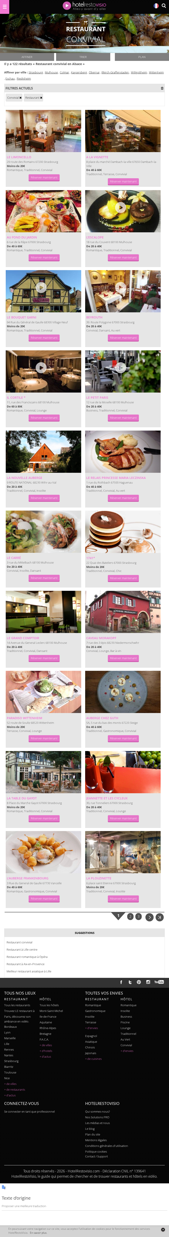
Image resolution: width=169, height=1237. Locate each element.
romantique (93, 1005)
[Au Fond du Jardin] (43, 211)
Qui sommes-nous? (97, 1111)
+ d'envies (91, 1028)
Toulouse (10, 1072)
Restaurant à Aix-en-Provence (25, 964)
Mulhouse (51, 72)
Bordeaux (10, 1027)
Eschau (10, 78)
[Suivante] (150, 917)
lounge (125, 1028)
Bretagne (45, 1034)
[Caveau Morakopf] (123, 612)
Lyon (7, 1032)
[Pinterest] (138, 982)
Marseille (10, 1038)
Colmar (64, 72)
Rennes (9, 1049)
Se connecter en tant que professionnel (29, 1111)
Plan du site (92, 1134)
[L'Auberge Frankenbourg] (43, 852)
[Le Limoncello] (43, 131)
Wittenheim (156, 72)
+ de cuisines (93, 1059)
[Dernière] (159, 917)
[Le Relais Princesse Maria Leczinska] (123, 452)
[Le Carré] (43, 532)
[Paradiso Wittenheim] (43, 692)
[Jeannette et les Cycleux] (123, 772)
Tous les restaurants (17, 1005)
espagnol (91, 1036)
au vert (125, 1039)
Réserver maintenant (44, 177)
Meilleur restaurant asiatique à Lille (29, 971)
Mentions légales (96, 1140)
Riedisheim (24, 78)
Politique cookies (96, 1151)
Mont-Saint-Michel (51, 1011)
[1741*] (123, 532)
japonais (90, 1053)
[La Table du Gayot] (43, 772)
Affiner (27, 57)
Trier (83, 57)
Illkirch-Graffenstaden (115, 72)
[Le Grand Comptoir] (43, 612)
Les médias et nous (97, 1123)
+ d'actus (10, 1095)
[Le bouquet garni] (43, 291)
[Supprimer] (20, 98)
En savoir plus (38, 1233)
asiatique (91, 1042)
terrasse (90, 1022)
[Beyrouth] (123, 291)
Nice (7, 1078)
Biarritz (8, 1067)
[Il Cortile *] (43, 371)
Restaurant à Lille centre (22, 949)
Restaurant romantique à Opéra (27, 957)
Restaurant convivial (19, 942)
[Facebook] (121, 982)
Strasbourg (36, 72)
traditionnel (128, 1034)
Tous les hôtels (49, 1005)
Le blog (90, 1129)
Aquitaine (46, 1022)
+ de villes (10, 1084)
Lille (6, 1044)
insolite (89, 1017)
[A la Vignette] (123, 131)
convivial (126, 1045)
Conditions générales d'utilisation (106, 1146)
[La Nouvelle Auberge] (43, 452)
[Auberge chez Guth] (123, 692)
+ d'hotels (46, 1051)
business (126, 1017)
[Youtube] (159, 982)
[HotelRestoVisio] (84, 7)
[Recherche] (163, 6)
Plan (141, 57)
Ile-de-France (48, 1017)
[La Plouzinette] (123, 852)
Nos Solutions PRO (97, 1117)
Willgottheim (139, 72)
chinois (90, 1047)
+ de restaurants (14, 1089)
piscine (125, 1022)
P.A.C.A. (44, 1039)
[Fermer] (163, 1229)
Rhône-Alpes (48, 1028)
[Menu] (4, 7)
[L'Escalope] (123, 211)
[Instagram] (148, 982)
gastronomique (95, 1011)
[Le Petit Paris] (123, 371)
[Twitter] (130, 982)
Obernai (94, 72)
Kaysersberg (79, 72)
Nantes (8, 1055)
